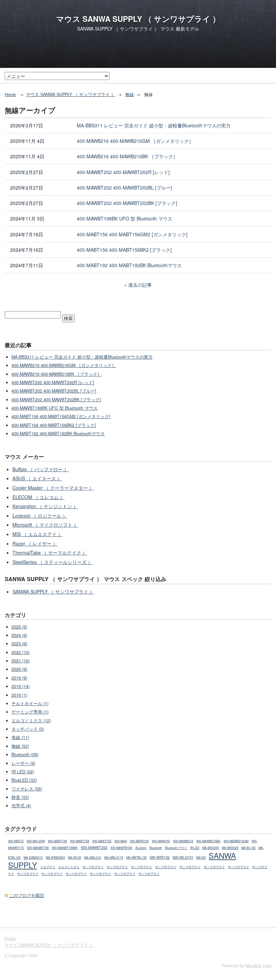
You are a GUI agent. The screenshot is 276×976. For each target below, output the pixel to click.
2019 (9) (19, 678)
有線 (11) (20, 737)
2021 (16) (20, 661)
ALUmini (140, 848)
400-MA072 (16, 841)
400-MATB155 (139, 841)
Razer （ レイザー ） (35, 543)
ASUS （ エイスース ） (37, 478)
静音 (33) (20, 797)
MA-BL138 (248, 848)
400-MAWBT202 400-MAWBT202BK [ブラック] (127, 203)
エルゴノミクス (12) (31, 721)
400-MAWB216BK (208, 841)
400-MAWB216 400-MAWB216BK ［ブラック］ (127, 156)
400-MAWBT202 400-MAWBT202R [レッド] (123, 172)
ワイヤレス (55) (26, 789)
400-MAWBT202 (94, 847)
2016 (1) (19, 695)
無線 (129, 94)
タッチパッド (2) (27, 729)
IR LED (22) (22, 772)
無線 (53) (20, 746)
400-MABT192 (101, 841)
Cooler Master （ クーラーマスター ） (53, 487)
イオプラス (47, 867)
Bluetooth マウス (176, 848)
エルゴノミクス (68, 867)
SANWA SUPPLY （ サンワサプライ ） (53, 591)
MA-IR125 (74, 857)
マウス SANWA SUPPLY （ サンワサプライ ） (138, 18)
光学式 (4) (21, 806)
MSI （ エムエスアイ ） (37, 534)
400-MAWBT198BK (65, 848)
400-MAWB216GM (235, 841)
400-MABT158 (79, 841)
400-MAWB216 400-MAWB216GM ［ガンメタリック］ (135, 140)
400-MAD (120, 841)
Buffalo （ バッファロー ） (40, 469)
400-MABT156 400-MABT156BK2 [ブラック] (124, 249)
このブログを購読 (26, 895)
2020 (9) (19, 669)
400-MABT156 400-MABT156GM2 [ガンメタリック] (132, 234)
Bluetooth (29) (24, 754)
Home (10, 94)
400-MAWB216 (183, 841)
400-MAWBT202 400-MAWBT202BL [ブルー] (124, 187)
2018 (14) (20, 686)
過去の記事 (140, 284)
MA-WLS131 (183, 857)
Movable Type (258, 966)
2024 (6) (19, 635)
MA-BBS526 (230, 848)
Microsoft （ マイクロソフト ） (45, 524)
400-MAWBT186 (38, 848)
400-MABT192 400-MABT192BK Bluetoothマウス (129, 265)
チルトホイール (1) (29, 703)
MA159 (201, 857)
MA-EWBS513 (33, 857)
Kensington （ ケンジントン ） (45, 506)
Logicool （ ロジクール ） (39, 515)
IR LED (194, 848)
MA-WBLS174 (113, 857)
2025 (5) (19, 627)
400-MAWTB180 (121, 848)
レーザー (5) (23, 763)
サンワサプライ (93, 867)
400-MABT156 (57, 841)
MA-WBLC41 (92, 857)
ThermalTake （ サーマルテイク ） (49, 552)
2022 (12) (20, 652)
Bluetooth (155, 848)
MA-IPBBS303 (55, 857)
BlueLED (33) (24, 780)
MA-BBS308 (210, 848)
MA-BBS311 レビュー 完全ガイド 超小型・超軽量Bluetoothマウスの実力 (154, 125)
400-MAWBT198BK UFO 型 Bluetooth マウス (124, 218)
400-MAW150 (161, 841)
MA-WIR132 (160, 857)
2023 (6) (19, 644)
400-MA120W (36, 841)
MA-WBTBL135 (136, 857)
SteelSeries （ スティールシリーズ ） (52, 562)
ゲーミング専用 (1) (29, 712)
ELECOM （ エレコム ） (38, 497)
